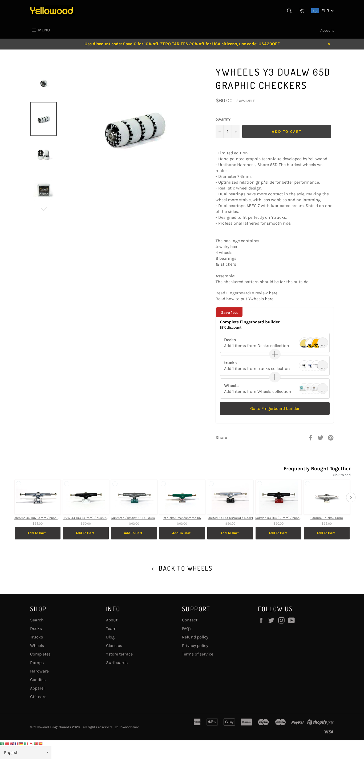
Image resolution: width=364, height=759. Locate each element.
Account (327, 30)
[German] (21, 743)
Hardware (39, 671)
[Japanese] (31, 743)
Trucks (36, 637)
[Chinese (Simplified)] (7, 743)
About (112, 619)
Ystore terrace (119, 654)
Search (37, 619)
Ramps (37, 662)
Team (111, 628)
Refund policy (195, 637)
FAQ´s (187, 628)
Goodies (38, 679)
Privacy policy (195, 645)
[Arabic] (2, 743)
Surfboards (117, 662)
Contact (189, 619)
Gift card (38, 696)
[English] (12, 743)
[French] (16, 743)
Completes (40, 654)
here (273, 292)
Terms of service (197, 654)
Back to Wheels (184, 568)
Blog (110, 637)
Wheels (37, 645)
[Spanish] (40, 743)
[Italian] (26, 743)
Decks (36, 628)
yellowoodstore (127, 727)
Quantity (223, 119)
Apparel (37, 688)
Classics (114, 645)
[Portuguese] (36, 743)
